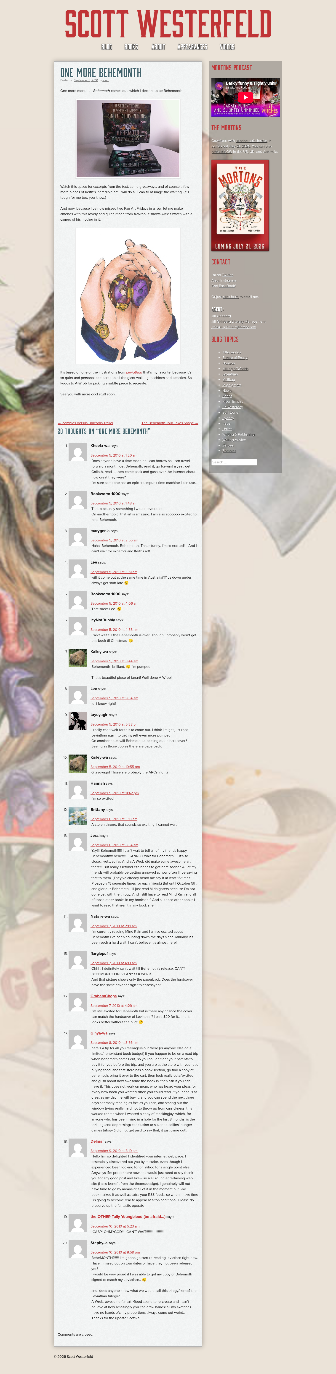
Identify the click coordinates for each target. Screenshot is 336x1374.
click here (230, 297)
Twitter (227, 275)
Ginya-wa (99, 1033)
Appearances (192, 46)
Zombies (229, 451)
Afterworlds (231, 352)
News (226, 390)
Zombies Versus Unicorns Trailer (85, 423)
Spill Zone (230, 412)
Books (131, 46)
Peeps (227, 396)
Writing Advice (234, 440)
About (158, 46)
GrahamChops (104, 996)
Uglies (227, 429)
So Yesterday (232, 407)
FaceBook (227, 286)
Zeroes (227, 445)
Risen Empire (232, 401)
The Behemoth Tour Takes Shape (169, 423)
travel (226, 423)
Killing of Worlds (235, 368)
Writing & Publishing (238, 434)
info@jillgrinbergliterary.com (233, 327)
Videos (227, 46)
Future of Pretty (234, 357)
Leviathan (230, 374)
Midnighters (231, 385)
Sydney (228, 418)
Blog (106, 46)
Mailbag (228, 379)
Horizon (228, 363)
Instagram (228, 280)
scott (105, 80)
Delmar (97, 1141)
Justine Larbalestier (251, 140)
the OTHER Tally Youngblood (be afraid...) (128, 1216)
